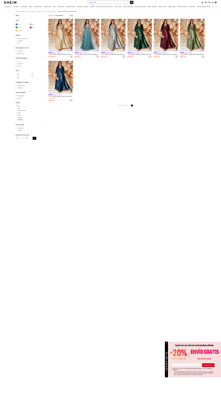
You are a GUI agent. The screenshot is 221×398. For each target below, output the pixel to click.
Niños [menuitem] (54, 6)
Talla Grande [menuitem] (60, 6)
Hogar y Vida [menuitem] (118, 6)
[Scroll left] (214, 6)
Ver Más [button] (20, 119)
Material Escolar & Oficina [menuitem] (203, 6)
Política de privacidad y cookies (194, 368)
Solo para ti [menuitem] (16, 6)
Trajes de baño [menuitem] (47, 6)
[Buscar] (131, 2)
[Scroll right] (216, 6)
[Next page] (134, 105)
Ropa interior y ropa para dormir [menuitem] (104, 6)
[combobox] (57, 15)
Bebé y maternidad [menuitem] (128, 6)
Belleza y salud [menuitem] (162, 6)
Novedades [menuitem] (24, 6)
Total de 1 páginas (122, 105)
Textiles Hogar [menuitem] (171, 6)
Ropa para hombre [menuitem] (71, 6)
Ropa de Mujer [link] (30, 11)
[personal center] (202, 2)
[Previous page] (130, 105)
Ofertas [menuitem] (31, 6)
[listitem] (61, 38)
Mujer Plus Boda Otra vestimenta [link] (67, 11)
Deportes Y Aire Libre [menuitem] (140, 6)
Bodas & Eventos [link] (41, 11)
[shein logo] (10, 2)
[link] (205, 2)
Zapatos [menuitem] (92, 6)
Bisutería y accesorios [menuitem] (82, 6)
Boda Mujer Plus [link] (52, 11)
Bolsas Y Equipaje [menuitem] (152, 6)
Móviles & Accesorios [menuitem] (182, 6)
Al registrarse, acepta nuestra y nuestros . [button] (192, 369)
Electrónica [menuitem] (192, 6)
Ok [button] (34, 138)
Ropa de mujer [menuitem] (38, 6)
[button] (213, 2)
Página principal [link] (20, 11)
